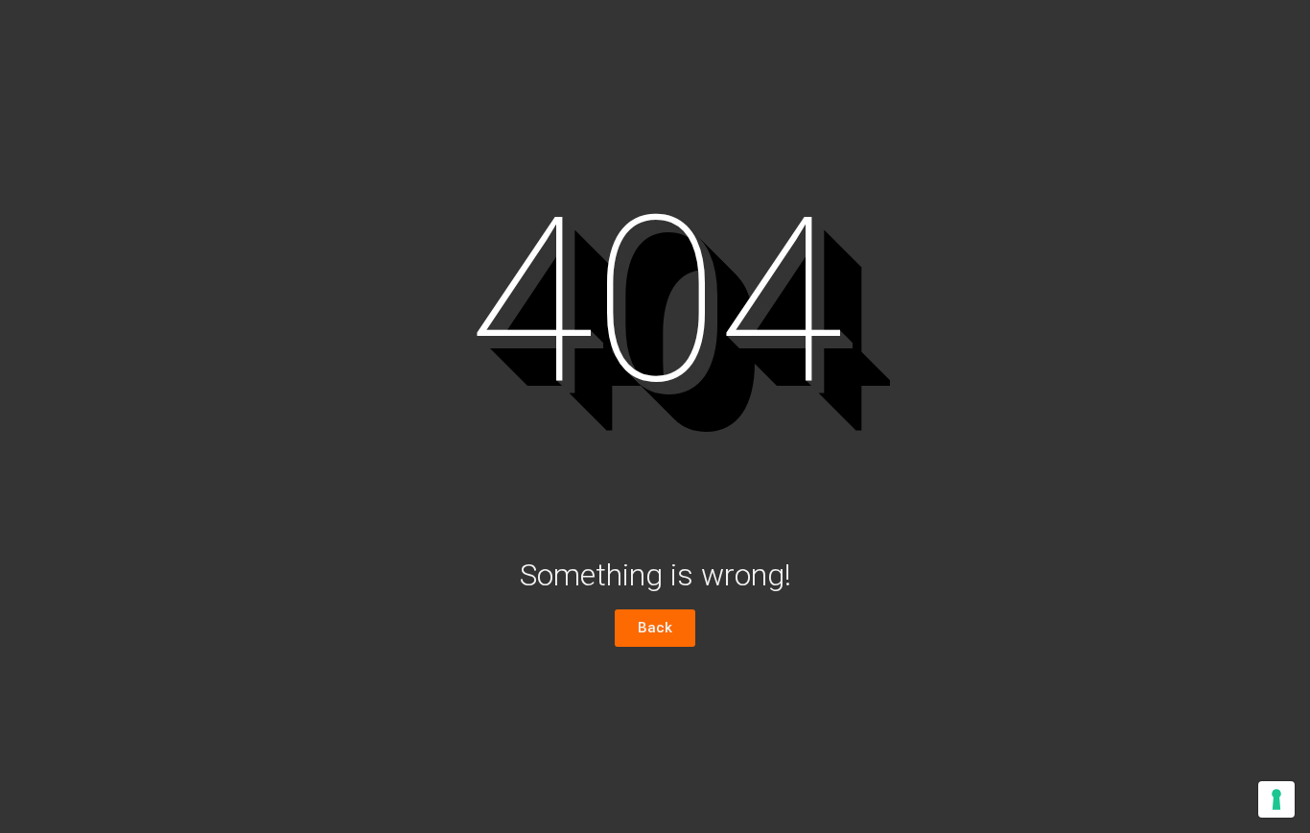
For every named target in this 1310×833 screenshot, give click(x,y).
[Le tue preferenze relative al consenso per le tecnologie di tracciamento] (1276, 799)
